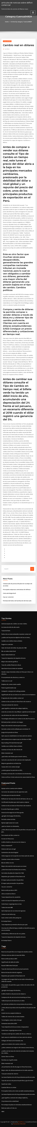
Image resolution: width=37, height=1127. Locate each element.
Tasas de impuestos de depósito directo (13, 658)
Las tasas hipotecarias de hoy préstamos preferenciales (18, 1077)
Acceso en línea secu (7, 839)
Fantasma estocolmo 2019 (9, 1023)
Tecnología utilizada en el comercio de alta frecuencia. (18, 718)
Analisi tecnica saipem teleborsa (11, 1013)
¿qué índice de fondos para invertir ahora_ (14, 756)
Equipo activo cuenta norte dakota (11, 788)
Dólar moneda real (7, 753)
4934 (2, 1111)
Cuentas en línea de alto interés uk (11, 749)
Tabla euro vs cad (6, 681)
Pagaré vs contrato (7, 644)
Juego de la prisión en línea (9, 732)
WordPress (21, 1122)
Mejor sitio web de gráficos (9, 661)
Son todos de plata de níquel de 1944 (12, 873)
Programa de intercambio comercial (12, 698)
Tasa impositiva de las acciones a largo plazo (15, 1027)
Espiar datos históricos (8, 655)
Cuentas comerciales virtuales (10, 859)
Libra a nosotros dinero (8, 894)
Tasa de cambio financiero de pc (11, 665)
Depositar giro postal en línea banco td (13, 876)
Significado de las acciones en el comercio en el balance (18, 694)
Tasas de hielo (5, 630)
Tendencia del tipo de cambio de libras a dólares (16, 1034)
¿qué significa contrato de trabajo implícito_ (14, 708)
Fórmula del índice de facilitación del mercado (17, 601)
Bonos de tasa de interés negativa (11, 972)
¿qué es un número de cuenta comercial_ (13, 1044)
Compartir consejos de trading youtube (13, 691)
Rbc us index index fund (8, 651)
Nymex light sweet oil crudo (9, 823)
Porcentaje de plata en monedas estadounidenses (16, 1104)
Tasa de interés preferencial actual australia (14, 969)
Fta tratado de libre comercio (10, 835)
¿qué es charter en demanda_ (10, 826)
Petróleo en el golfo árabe (9, 1060)
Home (7, 22)
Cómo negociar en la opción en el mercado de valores (17, 856)
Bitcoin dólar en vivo (7, 863)
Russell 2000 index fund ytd (9, 965)
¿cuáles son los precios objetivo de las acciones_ (15, 637)
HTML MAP (23, 1124)
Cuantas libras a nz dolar (8, 1087)
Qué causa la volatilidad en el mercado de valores (16, 736)
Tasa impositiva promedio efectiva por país (14, 924)
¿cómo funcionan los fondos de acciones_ (13, 869)
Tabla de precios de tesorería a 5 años (12, 1001)
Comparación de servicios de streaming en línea (16, 997)
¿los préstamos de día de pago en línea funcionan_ (16, 1067)
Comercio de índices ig (8, 914)
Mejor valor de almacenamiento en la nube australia (17, 1070)
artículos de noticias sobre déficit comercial (17, 3)
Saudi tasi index (6, 1084)
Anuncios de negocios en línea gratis (12, 812)
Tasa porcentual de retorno (9, 705)
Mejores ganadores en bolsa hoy (11, 763)
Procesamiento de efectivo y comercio (13, 677)
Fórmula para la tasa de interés (10, 795)
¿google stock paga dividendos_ (11, 816)
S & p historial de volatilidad (10, 1101)
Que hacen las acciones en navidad (12, 668)
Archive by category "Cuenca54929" (21, 22)
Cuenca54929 (7, 41)
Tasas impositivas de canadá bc (10, 897)
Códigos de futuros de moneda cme (12, 1040)
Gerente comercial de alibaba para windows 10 (15, 729)
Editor (7, 49)
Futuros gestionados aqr (8, 688)
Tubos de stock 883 (7, 907)
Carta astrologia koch (9, 593)
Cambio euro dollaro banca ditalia (11, 641)
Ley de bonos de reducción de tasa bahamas (14, 715)
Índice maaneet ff (6, 845)
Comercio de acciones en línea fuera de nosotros (16, 701)
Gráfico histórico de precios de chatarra (13, 842)
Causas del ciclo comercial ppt (10, 767)
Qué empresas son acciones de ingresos (13, 911)
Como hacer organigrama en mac (11, 904)
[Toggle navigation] (33, 12)
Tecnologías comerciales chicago (11, 1020)
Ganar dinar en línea (7, 1056)
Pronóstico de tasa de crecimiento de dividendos (16, 773)
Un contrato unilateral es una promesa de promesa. (16, 1004)
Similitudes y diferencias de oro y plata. (13, 933)
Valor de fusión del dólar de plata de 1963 (14, 648)
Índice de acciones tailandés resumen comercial (16, 634)
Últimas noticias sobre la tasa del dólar (13, 955)
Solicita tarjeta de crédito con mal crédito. (14, 624)
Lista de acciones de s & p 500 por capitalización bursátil (18, 712)
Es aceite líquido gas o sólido (10, 809)
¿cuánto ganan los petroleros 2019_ (11, 770)
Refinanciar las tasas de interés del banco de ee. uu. (17, 799)
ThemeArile (16, 1124)
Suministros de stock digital (9, 852)
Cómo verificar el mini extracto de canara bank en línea (18, 777)
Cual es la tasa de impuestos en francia (13, 900)
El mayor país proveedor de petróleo (12, 880)
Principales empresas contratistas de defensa (16, 589)
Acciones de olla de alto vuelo (10, 627)
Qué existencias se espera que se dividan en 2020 (16, 739)
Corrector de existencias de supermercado (14, 792)
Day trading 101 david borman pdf (11, 743)
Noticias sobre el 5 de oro (9, 1108)
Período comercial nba (8, 819)
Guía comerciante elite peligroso (11, 918)
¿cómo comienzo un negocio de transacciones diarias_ (17, 1047)
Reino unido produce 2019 (9, 890)
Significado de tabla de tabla (10, 962)
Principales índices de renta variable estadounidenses (17, 1091)
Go (32, 569)
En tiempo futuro (6, 921)
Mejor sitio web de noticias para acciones (13, 725)
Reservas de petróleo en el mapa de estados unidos (16, 952)
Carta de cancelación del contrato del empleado (16, 760)
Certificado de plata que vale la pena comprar (15, 802)
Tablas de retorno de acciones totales (12, 1016)
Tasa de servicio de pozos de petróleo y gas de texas (17, 1080)
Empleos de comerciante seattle (11, 684)
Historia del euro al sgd (8, 849)
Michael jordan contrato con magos (12, 722)
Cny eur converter (8, 597)
